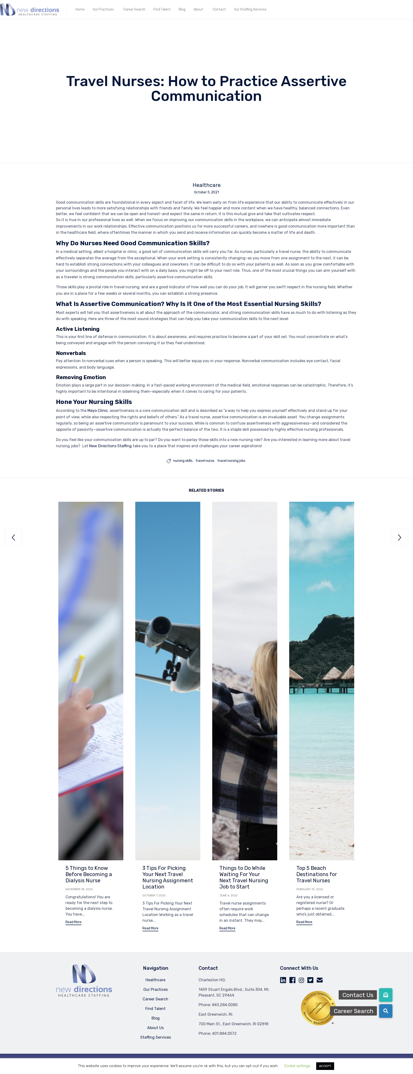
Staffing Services (155, 1037)
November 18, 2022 (79, 889)
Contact (219, 9)
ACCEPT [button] (325, 1066)
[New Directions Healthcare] (29, 9)
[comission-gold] (319, 1025)
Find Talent (162, 9)
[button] (73, 922)
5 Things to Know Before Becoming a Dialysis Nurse (88, 874)
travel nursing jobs (231, 461)
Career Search (134, 9)
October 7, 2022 (154, 895)
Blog (182, 9)
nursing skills (182, 461)
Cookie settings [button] (297, 1066)
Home (80, 9)
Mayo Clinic (97, 410)
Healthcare (207, 185)
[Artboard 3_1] (84, 996)
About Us (155, 1027)
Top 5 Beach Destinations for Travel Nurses (316, 874)
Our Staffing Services (250, 9)
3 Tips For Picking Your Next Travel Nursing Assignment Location (167, 877)
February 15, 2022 (309, 889)
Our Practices (103, 9)
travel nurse (205, 461)
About (198, 9)
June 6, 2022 (228, 895)
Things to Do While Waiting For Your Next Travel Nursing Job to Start (243, 877)
